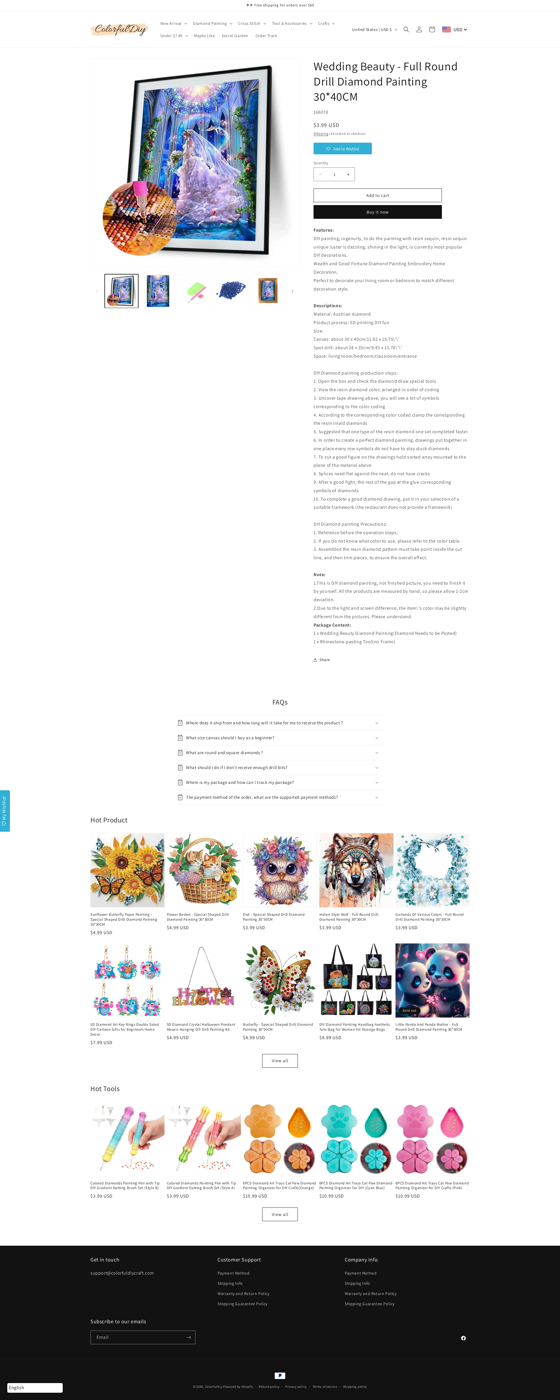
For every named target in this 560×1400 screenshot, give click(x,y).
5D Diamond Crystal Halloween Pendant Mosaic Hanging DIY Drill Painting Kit (201, 1027)
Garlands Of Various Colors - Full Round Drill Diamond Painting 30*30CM (429, 917)
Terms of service (325, 1387)
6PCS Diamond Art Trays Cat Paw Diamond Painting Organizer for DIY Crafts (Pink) (432, 1186)
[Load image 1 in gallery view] (121, 291)
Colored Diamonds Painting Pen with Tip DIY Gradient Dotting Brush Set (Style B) (125, 1186)
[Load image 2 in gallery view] (158, 291)
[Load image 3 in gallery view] (194, 291)
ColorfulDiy (214, 1387)
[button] (173, 23)
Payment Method (233, 1273)
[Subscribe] (188, 1337)
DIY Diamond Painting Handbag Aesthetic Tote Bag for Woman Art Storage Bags (355, 1027)
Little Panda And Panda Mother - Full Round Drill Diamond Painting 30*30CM (429, 1027)
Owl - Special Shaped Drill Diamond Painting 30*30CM (273, 917)
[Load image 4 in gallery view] (231, 291)
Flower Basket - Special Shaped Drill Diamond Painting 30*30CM (198, 917)
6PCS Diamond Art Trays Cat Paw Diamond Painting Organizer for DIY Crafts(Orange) (279, 1186)
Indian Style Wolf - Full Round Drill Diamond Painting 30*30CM (349, 917)
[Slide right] (292, 291)
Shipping (321, 133)
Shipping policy (355, 1387)
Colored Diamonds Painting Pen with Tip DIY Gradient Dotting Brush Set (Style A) (201, 1186)
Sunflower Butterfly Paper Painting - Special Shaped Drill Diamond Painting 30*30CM (123, 919)
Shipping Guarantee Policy (242, 1303)
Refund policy (269, 1387)
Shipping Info (230, 1283)
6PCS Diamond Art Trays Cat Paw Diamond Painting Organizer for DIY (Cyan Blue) (356, 1186)
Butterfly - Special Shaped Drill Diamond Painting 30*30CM (278, 1027)
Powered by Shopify (238, 1387)
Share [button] (324, 659)
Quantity (321, 162)
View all (280, 1060)
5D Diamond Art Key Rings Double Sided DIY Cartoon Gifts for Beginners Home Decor (124, 1029)
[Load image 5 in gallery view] (268, 291)
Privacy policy (296, 1387)
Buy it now (378, 212)
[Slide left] (96, 291)
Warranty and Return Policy (244, 1293)
